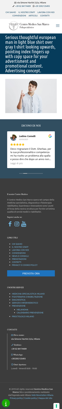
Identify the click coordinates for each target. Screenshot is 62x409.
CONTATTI (45, 15)
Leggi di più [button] (16, 163)
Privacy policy (16, 398)
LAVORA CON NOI (46, 12)
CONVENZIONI (19, 15)
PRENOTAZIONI (19, 259)
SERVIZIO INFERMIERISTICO (25, 302)
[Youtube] (23, 223)
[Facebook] (10, 223)
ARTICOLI (33, 15)
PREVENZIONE (18, 305)
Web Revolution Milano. (42, 395)
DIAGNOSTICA (18, 299)
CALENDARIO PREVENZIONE (30, 312)
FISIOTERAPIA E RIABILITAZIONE (27, 296)
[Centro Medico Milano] (31, 25)
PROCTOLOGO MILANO (23, 316)
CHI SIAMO (11, 12)
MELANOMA (22, 309)
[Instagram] (17, 223)
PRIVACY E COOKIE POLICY (25, 265)
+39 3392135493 (42, 6)
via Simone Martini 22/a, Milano (25, 338)
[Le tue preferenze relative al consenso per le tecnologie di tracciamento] (56, 406)
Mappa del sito (45, 398)
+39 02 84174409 (23, 6)
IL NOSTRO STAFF (26, 12)
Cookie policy (30, 398)
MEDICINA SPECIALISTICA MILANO (28, 293)
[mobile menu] (57, 25)
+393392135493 (18, 358)
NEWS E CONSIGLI (20, 256)
